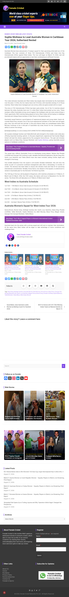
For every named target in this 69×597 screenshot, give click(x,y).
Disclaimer (6, 573)
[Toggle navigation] (5, 27)
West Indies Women (26, 295)
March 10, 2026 (9, 43)
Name (38, 536)
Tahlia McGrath (9, 295)
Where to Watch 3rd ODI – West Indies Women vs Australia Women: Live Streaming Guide (13, 267)
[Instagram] (7, 245)
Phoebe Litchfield (48, 293)
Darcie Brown (44, 291)
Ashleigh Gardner (18, 291)
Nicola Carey (39, 293)
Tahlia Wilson (16, 295)
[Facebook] (18, 245)
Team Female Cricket (19, 43)
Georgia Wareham (9, 293)
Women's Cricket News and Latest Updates (18, 34)
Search (63, 366)
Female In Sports (8, 581)
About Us (6, 569)
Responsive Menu (64, 1)
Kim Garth (17, 293)
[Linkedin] (12, 245)
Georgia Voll (58, 291)
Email (38, 545)
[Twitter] (9, 245)
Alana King (10, 291)
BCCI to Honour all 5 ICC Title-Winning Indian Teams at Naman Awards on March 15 (50, 307)
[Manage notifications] (4, 592)
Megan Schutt (32, 293)
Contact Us (6, 579)
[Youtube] (15, 245)
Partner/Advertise (9, 577)
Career (5, 571)
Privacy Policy (7, 575)
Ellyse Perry (51, 291)
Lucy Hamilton (24, 293)
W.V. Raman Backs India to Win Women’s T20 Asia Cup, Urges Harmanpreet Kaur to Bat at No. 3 (33, 472)
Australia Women (28, 291)
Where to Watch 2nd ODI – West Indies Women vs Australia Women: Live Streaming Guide (53, 267)
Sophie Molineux (43, 140)
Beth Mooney (36, 291)
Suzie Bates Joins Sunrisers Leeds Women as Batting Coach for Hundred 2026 (19, 307)
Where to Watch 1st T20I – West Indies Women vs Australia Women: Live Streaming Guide (33, 267)
